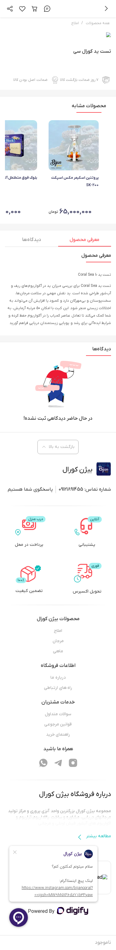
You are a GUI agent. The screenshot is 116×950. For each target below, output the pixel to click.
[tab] (84, 241)
